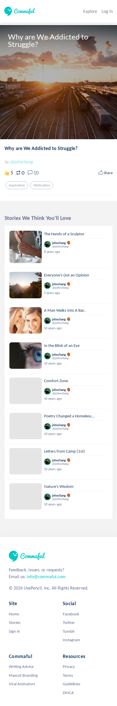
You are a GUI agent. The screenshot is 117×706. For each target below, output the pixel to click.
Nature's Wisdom (59, 486)
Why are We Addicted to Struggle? (41, 148)
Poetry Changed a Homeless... (69, 415)
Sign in (14, 631)
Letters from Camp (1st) (64, 451)
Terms (68, 675)
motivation (42, 185)
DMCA (68, 692)
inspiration (17, 185)
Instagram (71, 639)
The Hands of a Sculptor (64, 233)
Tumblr (69, 631)
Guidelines (71, 683)
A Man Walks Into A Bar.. (65, 310)
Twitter (69, 622)
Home (14, 614)
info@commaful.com (46, 576)
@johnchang (21, 161)
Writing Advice (21, 666)
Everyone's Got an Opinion (66, 275)
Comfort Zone (56, 380)
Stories (14, 622)
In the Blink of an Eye (62, 345)
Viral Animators (22, 683)
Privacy (69, 666)
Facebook (71, 614)
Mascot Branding (23, 675)
